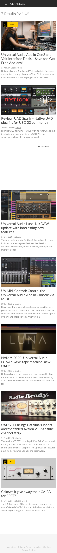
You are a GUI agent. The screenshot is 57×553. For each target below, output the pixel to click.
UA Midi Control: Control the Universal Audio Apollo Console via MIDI (27, 294)
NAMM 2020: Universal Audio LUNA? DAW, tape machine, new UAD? (25, 362)
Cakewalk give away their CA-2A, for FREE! (26, 493)
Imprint (37, 547)
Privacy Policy (24, 547)
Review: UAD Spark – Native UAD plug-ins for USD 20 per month (27, 120)
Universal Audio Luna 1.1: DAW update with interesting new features (25, 227)
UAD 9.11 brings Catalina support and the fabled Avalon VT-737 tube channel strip (27, 429)
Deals (13, 67)
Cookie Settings (29, 550)
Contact (47, 547)
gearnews (17, 3)
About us (11, 547)
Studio (19, 67)
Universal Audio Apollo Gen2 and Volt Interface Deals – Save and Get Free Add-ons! (28, 58)
